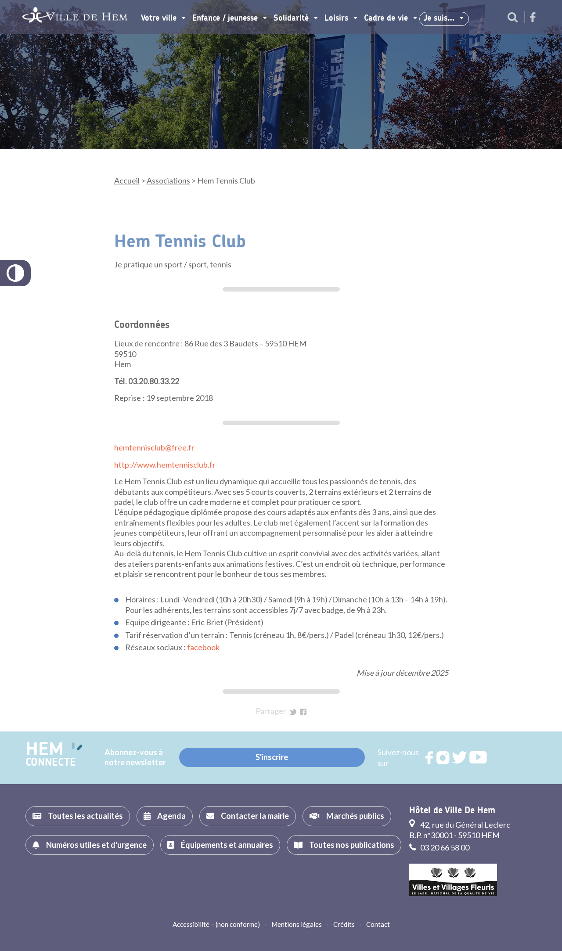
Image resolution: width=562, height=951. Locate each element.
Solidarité (291, 18)
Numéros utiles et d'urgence (96, 845)
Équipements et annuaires (227, 845)
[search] (513, 18)
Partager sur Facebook (303, 712)
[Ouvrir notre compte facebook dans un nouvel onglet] (532, 17)
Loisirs (336, 18)
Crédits (344, 924)
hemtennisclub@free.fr (154, 447)
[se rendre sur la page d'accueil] (75, 17)
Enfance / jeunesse (225, 18)
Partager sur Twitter (293, 712)
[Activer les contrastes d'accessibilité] (15, 273)
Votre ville (159, 18)
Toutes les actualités (85, 816)
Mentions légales (296, 924)
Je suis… (439, 18)
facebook (203, 647)
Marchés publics (355, 816)
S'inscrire (272, 757)
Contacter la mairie (255, 816)
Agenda (171, 816)
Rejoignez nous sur (429, 757)
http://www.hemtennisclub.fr (165, 464)
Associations (168, 180)
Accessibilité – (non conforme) (216, 924)
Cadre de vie (386, 18)
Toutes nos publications (351, 845)
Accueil (127, 180)
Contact (378, 924)
